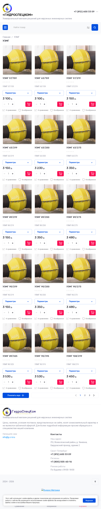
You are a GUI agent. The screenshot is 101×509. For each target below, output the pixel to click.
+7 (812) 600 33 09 (84, 11)
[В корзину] (28, 104)
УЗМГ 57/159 (10, 78)
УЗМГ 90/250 (42, 286)
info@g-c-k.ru (9, 437)
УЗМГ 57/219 (73, 78)
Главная (6, 37)
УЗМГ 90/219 (10, 286)
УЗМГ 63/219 (10, 147)
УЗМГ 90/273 (73, 286)
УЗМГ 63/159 (42, 78)
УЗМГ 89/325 (10, 356)
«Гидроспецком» (18, 15)
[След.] (94, 395)
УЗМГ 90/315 (42, 356)
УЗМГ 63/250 (42, 147)
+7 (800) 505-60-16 (61, 461)
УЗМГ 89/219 (10, 217)
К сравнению (11, 110)
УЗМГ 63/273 (73, 147)
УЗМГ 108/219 (74, 356)
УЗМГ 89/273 (73, 217)
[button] (5, 27)
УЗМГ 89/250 (42, 217)
